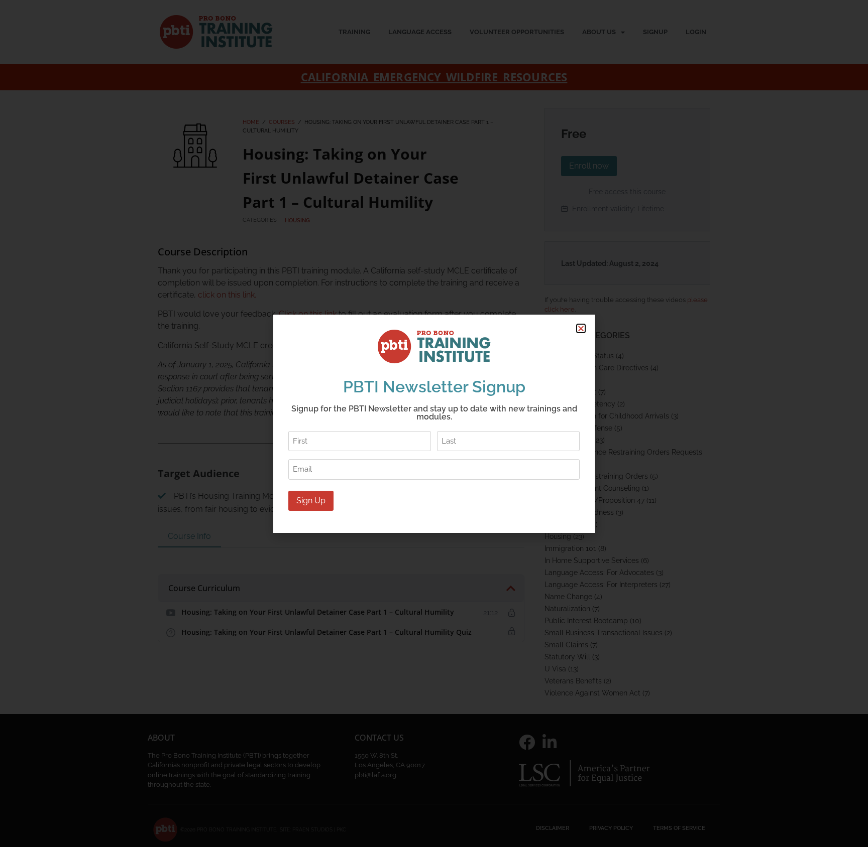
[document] (434, 423)
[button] (581, 328)
